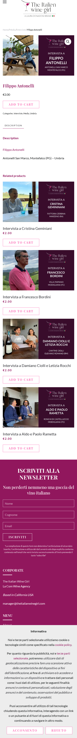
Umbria (33, 113)
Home (5, 30)
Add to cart (21, 104)
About (7, 625)
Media (13, 30)
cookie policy (63, 644)
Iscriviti (17, 537)
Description (13, 125)
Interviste (21, 30)
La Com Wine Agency (16, 586)
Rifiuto (59, 730)
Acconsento (25, 730)
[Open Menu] (5, 2)
